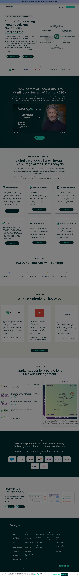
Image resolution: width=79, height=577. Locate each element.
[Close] (77, 574)
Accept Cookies (64, 574)
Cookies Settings (56, 574)
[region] (39, 574)
